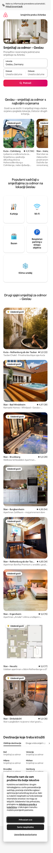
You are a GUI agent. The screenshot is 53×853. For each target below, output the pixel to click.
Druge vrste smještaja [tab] (36, 743)
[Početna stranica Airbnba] (5, 14)
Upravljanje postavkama (25, 834)
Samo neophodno (25, 827)
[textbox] (14, 74)
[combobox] (25, 64)
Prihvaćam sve (25, 819)
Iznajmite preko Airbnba (33, 14)
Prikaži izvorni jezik (14, 6)
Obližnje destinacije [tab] (12, 743)
